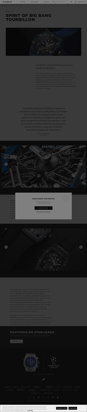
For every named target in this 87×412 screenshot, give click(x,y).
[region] (43, 408)
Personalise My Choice (62, 408)
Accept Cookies (72, 408)
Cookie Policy (30, 410)
